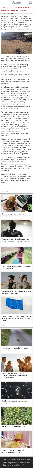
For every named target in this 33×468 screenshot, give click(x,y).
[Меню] (30, 2)
